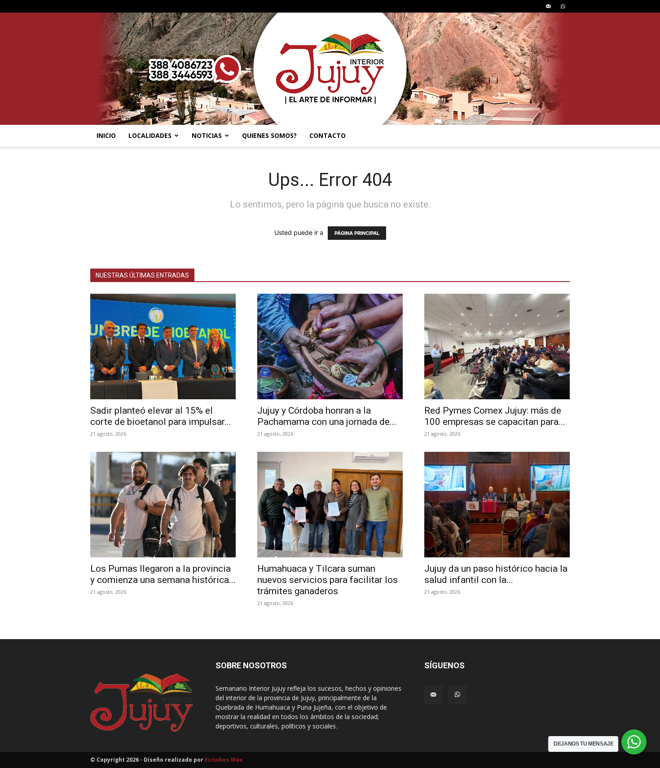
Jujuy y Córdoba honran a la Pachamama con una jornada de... (326, 416)
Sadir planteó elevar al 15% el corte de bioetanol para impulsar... (160, 416)
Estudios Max (223, 760)
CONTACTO (327, 135)
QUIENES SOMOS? (269, 135)
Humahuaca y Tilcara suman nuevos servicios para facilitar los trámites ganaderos (327, 579)
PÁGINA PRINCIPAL (356, 233)
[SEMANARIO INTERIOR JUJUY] (330, 69)
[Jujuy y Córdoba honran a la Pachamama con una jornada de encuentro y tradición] (330, 346)
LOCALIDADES (150, 135)
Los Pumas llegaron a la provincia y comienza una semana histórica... (163, 574)
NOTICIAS (207, 135)
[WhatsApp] (563, 6)
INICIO (106, 135)
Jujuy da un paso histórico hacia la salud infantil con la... (496, 574)
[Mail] (548, 6)
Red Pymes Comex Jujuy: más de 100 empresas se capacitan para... (494, 416)
